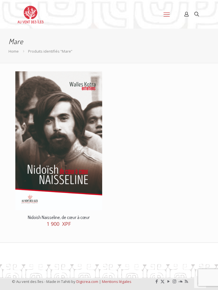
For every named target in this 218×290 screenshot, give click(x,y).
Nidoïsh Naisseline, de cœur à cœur (59, 217)
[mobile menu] (166, 14)
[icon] (180, 281)
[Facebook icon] (156, 281)
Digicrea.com (87, 281)
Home (14, 51)
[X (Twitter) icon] (162, 281)
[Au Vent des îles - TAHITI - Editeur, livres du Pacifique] (31, 14)
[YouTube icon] (168, 281)
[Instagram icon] (174, 281)
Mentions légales (116, 281)
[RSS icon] (186, 281)
